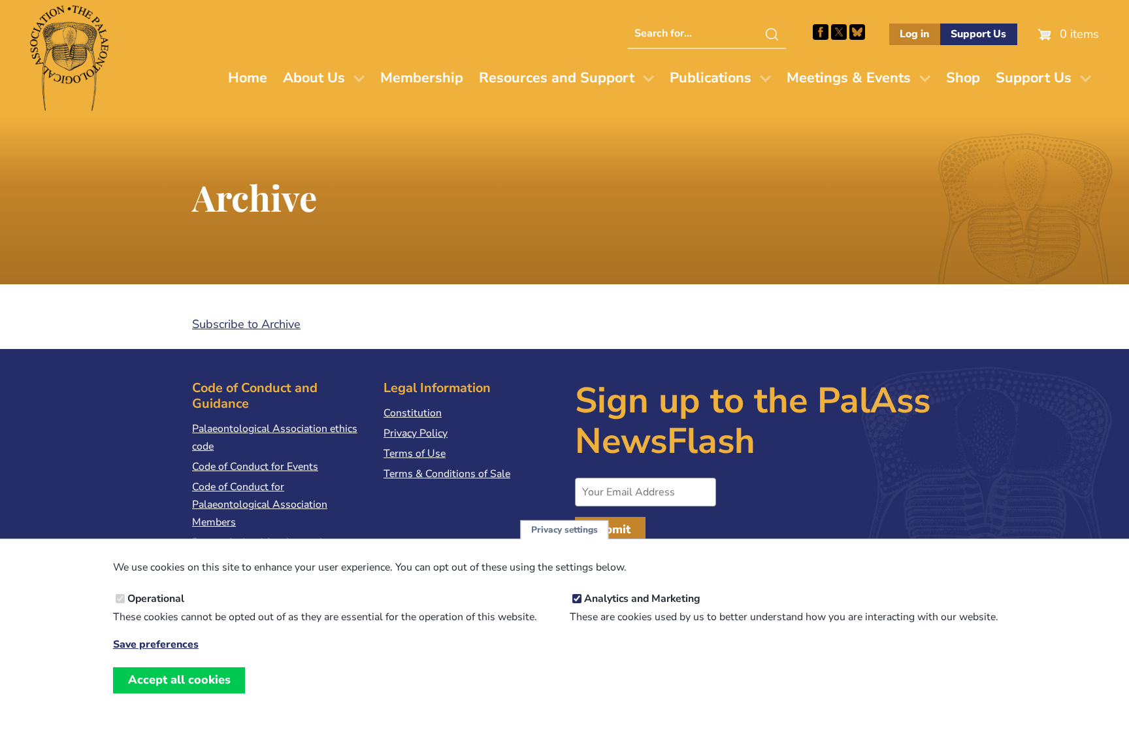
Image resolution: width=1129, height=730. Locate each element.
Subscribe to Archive (246, 324)
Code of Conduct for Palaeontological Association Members (259, 504)
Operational (155, 598)
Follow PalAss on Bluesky (857, 32)
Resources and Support (556, 78)
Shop (963, 78)
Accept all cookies (179, 680)
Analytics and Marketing (642, 598)
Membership (421, 78)
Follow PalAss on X (839, 32)
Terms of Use (415, 453)
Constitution (413, 413)
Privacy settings (564, 529)
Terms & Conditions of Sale (447, 474)
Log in (914, 34)
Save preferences (156, 645)
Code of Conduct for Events (255, 466)
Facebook (820, 32)
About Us (314, 78)
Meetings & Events (849, 78)
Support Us (978, 34)
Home (247, 78)
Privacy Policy (416, 433)
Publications (710, 78)
